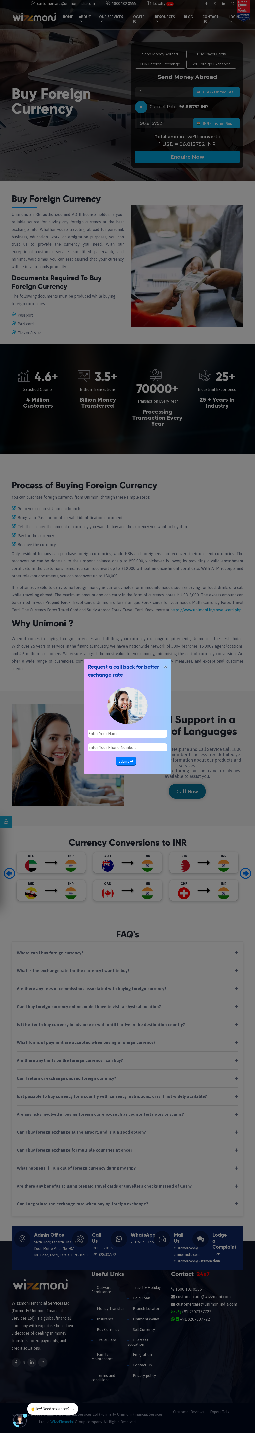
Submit (124, 761)
